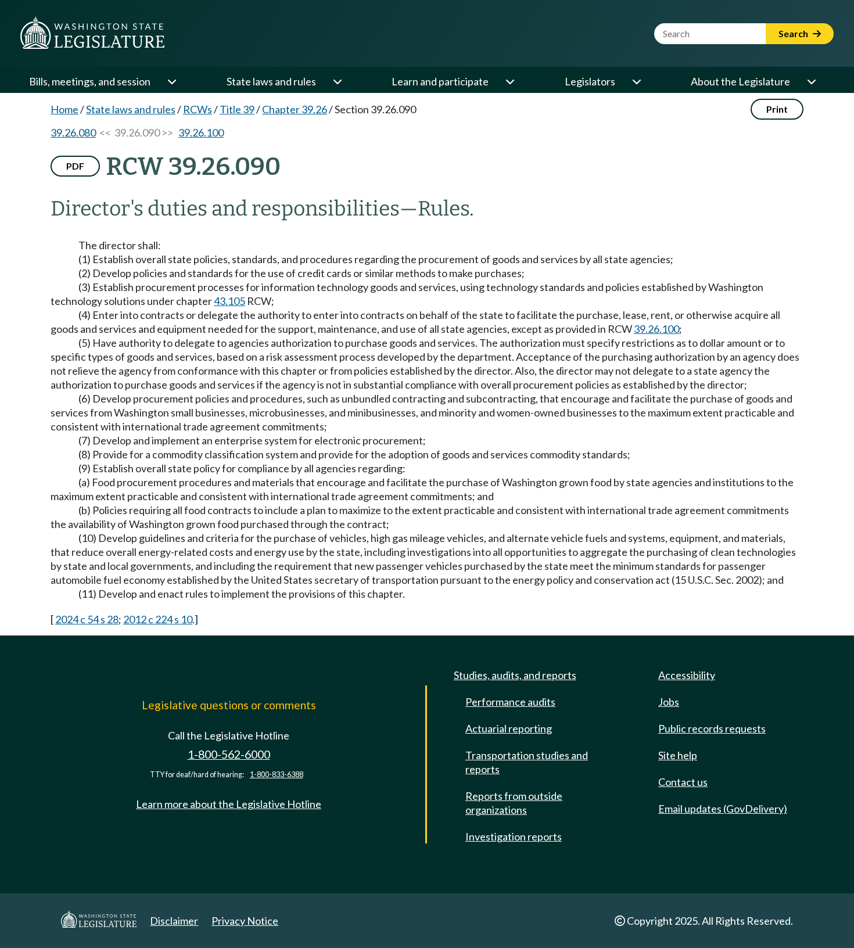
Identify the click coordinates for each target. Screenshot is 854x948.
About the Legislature (740, 81)
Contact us (683, 781)
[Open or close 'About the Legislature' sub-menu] (811, 81)
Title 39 (237, 109)
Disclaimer (174, 920)
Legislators (590, 81)
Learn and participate (440, 81)
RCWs (197, 109)
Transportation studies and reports (526, 762)
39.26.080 (73, 132)
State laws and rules (271, 81)
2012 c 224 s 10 (157, 619)
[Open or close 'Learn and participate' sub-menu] (509, 81)
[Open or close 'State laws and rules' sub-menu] (337, 81)
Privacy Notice (244, 920)
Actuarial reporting (508, 728)
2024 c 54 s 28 (87, 619)
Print (777, 108)
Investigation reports (513, 836)
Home (64, 109)
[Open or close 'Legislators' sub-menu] (636, 81)
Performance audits (510, 701)
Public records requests (712, 728)
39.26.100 (201, 132)
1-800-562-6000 (229, 754)
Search (794, 33)
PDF (75, 165)
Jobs (668, 701)
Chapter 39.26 (294, 109)
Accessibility (686, 675)
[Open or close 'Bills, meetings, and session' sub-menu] (171, 81)
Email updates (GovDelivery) (722, 808)
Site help (677, 755)
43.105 (229, 301)
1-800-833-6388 (276, 774)
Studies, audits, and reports (515, 675)
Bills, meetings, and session (89, 81)
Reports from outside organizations (513, 802)
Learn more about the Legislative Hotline (228, 804)
